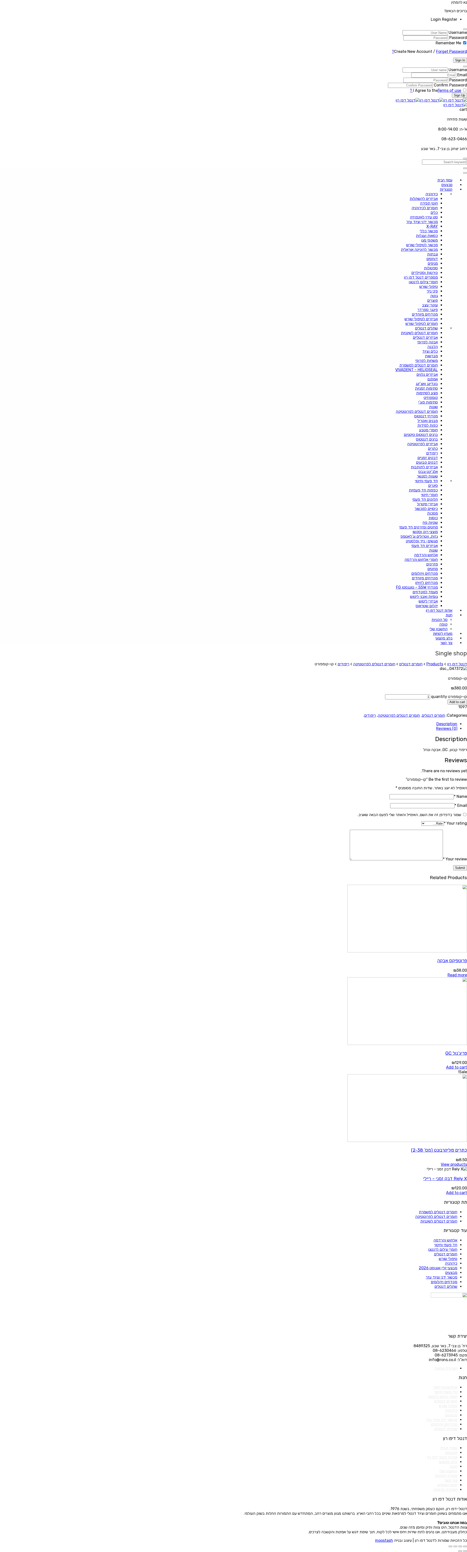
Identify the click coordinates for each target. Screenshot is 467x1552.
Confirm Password (450, 85)
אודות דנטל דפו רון (442, 1457)
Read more (457, 975)
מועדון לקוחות (446, 1475)
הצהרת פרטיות (445, 1489)
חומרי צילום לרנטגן (442, 1249)
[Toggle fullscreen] (455, 1546)
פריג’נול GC (456, 1053)
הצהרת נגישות (445, 1368)
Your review (455, 859)
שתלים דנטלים (445, 1286)
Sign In (460, 60)
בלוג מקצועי (448, 1461)
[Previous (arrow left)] (465, 1551)
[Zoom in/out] (450, 1546)
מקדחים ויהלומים (444, 1281)
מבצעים (451, 1272)
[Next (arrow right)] (460, 1551)
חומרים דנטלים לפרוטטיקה (399, 715)
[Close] (465, 29)
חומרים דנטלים (433, 715)
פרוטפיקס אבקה (452, 960)
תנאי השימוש (447, 1485)
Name (460, 796)
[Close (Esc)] (465, 1546)
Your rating (455, 823)
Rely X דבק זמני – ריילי (445, 1178)
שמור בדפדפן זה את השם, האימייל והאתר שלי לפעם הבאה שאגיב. (409, 814)
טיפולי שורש (448, 1258)
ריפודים (370, 715)
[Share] (460, 1546)
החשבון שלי (448, 1471)
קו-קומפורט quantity (449, 696)
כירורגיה (451, 1263)
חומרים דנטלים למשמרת (438, 1212)
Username (458, 32)
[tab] (228, 724)
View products (454, 1164)
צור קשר (450, 1480)
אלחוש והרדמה (445, 1240)
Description (446, 724)
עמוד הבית (448, 1448)
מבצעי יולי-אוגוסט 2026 (438, 1268)
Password (458, 37)
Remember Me (448, 43)
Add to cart (457, 702)
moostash (384, 1540)
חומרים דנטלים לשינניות (438, 1221)
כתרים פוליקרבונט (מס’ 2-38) (439, 1150)
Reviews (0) (446, 728)
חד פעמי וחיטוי (445, 1244)
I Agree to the (425, 90)
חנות (453, 1466)
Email (462, 75)
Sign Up (459, 95)
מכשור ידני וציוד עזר (441, 1277)
